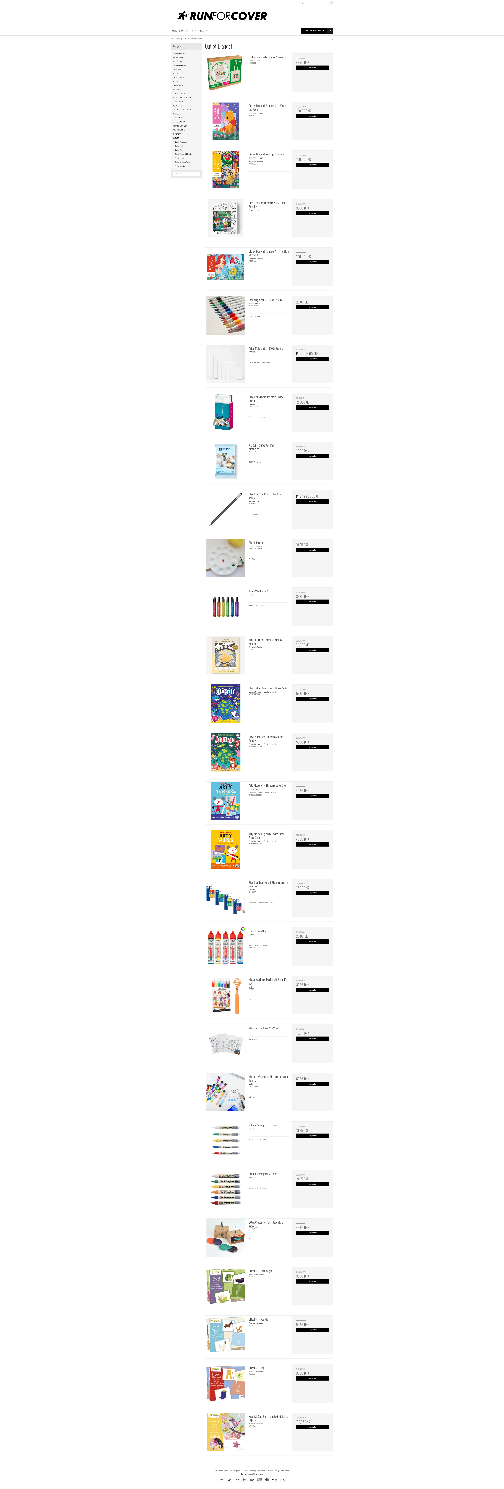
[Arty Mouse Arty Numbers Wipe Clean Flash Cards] (225, 802)
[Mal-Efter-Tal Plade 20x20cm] (225, 1044)
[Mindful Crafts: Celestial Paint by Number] (225, 656)
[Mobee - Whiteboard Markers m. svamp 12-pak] (225, 1093)
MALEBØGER (178, 62)
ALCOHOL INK (178, 118)
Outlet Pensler (180, 158)
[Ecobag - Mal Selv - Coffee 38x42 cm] (225, 73)
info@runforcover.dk (283, 1471)
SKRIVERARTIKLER (180, 126)
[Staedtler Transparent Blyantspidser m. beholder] (225, 899)
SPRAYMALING (178, 86)
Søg (331, 3)
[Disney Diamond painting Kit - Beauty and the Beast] (225, 170)
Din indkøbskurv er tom (314, 31)
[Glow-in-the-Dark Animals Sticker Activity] (225, 753)
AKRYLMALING (178, 102)
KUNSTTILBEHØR (179, 66)
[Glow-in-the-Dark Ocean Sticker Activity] (225, 704)
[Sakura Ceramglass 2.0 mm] (225, 1190)
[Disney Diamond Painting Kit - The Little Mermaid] (225, 268)
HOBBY (175, 74)
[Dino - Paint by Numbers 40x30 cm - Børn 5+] (225, 219)
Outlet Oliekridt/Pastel (182, 162)
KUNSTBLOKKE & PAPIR (182, 110)
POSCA (175, 82)
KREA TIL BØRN (178, 78)
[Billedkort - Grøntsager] (225, 1287)
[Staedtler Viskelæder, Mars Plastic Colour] (225, 413)
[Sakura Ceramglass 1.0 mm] (225, 1141)
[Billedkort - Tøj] (225, 1384)
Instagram (258, 1474)
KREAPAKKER (178, 70)
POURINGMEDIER (179, 130)
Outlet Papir (179, 146)
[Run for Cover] (252, 16)
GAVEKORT (177, 134)
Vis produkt (313, 68)
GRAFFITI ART (178, 58)
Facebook (247, 1474)
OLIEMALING (177, 106)
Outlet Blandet (180, 166)
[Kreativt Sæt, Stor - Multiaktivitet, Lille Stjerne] (225, 1433)
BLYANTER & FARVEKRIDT (182, 98)
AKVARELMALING (179, 94)
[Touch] (225, 607)
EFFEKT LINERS (179, 122)
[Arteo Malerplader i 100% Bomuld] (225, 365)
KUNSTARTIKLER (179, 53)
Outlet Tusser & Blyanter (183, 154)
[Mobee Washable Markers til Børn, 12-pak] (225, 996)
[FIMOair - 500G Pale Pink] (225, 462)
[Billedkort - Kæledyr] (225, 1336)
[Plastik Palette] (225, 559)
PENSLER (176, 114)
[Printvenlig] (332, 39)
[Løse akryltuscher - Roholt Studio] (225, 316)
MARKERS (176, 90)
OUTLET (176, 138)
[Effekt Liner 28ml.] (225, 947)
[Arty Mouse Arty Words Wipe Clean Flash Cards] (225, 850)
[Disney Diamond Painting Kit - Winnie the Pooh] (225, 122)
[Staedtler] (225, 510)
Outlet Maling (179, 150)
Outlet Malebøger (181, 142)
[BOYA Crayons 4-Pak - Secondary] (225, 1239)
